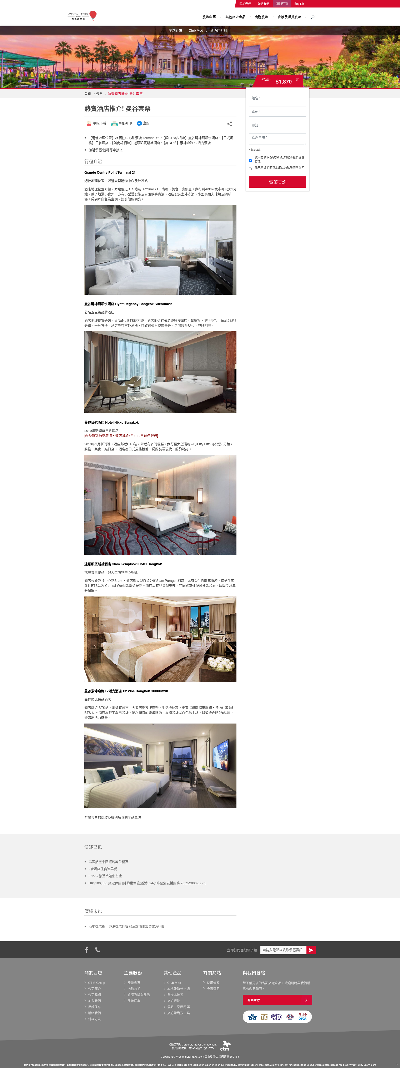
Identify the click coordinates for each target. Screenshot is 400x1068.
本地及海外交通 (178, 989)
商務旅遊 (261, 16)
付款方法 (94, 1019)
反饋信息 (94, 1007)
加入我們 (94, 1001)
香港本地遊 (175, 995)
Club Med (196, 30)
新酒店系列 (218, 30)
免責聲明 (213, 989)
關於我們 (245, 3)
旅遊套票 (209, 16)
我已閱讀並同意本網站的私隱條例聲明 (279, 167)
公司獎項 (94, 995)
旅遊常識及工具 (178, 1013)
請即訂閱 (282, 3)
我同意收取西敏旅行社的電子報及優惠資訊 (279, 159)
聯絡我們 (263, 3)
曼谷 (99, 93)
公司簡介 (94, 989)
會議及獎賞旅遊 (289, 16)
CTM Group (96, 982)
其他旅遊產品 (235, 16)
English (299, 3)
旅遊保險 (173, 1001)
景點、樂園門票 (178, 1007)
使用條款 (213, 982)
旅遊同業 (134, 1001)
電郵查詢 (277, 182)
